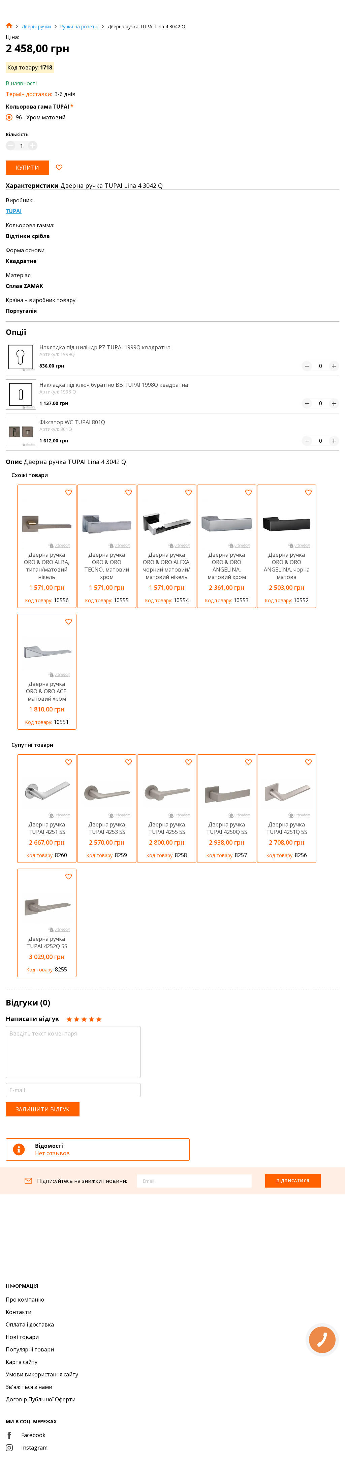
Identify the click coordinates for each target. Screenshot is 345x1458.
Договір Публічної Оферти (40, 1399)
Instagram (34, 1447)
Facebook (33, 1435)
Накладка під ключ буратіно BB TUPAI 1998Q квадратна (113, 384)
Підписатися (293, 1181)
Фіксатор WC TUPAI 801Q (72, 422)
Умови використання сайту (42, 1374)
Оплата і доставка (30, 1324)
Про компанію (25, 1299)
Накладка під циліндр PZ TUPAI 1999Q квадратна (104, 347)
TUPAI (14, 211)
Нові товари (22, 1337)
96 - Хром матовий (40, 117)
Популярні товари (30, 1349)
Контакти (18, 1312)
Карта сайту (21, 1362)
